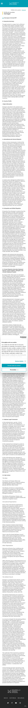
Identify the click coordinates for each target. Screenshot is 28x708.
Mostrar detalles (19, 361)
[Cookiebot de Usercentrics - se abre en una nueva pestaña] (20, 337)
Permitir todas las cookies (14, 365)
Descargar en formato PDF (10, 17)
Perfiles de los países (16, 10)
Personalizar (13, 369)
